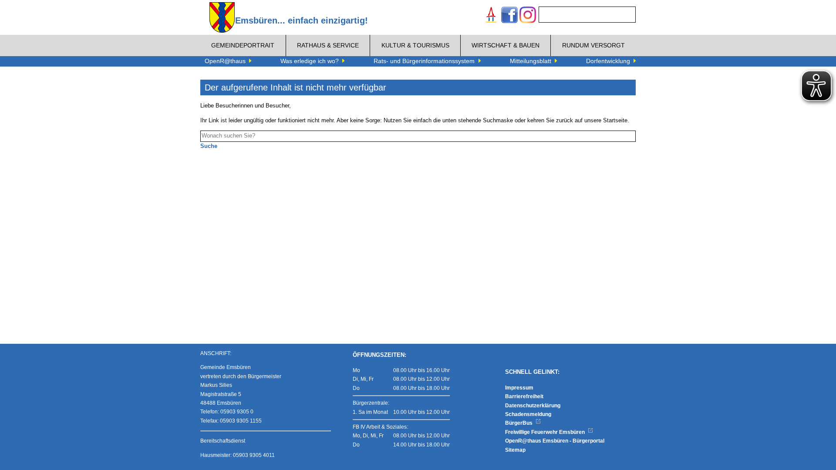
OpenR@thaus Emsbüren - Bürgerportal (554, 441)
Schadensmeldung (528, 414)
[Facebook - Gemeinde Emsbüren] (509, 16)
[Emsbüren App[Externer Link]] (491, 16)
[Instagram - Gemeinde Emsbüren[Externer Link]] (528, 16)
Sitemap (515, 450)
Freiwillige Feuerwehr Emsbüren (545, 432)
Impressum (519, 388)
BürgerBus (519, 423)
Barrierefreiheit (524, 396)
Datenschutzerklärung (532, 406)
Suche (208, 146)
